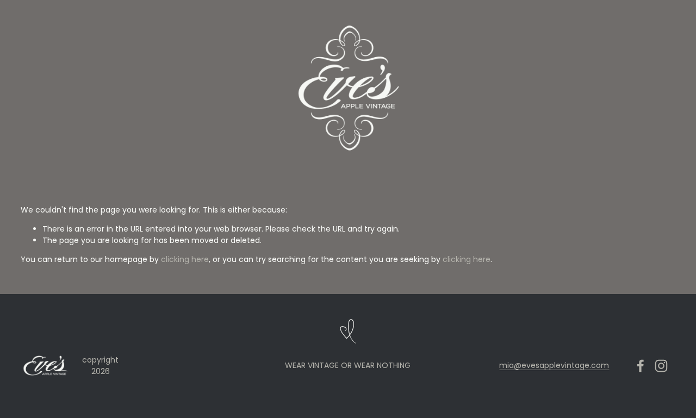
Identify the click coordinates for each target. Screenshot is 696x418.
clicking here (185, 259)
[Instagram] (661, 365)
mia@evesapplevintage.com (554, 365)
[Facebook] (640, 365)
